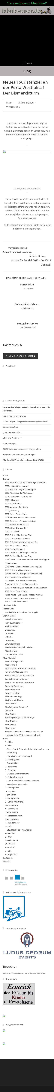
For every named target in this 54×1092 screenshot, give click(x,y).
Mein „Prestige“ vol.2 (14, 661)
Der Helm (9, 710)
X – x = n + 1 (10, 847)
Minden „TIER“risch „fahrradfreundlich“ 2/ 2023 (23, 460)
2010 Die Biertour (12, 531)
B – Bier (8, 745)
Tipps (5, 738)
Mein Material (9, 658)
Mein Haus (10, 728)
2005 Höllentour (12, 500)
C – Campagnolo (12, 759)
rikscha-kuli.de (9, 605)
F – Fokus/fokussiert (14, 777)
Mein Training (11, 721)
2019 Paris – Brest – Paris (16, 591)
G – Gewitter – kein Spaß (16, 784)
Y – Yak (8, 850)
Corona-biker (13, 763)
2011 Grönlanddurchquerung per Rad (21, 542)
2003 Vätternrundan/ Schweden (19, 493)
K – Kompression (12, 798)
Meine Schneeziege (13, 696)
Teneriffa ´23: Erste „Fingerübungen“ (19, 454)
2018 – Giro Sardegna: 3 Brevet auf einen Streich (26, 587)
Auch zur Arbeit (12, 626)
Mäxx (9, 102)
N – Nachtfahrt (11, 808)
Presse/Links (8, 608)
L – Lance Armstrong (14, 801)
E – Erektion (10, 770)
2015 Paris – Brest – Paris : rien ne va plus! (23, 566)
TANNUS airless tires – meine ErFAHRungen (24, 731)
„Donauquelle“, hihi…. (12, 432)
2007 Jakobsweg (12, 510)
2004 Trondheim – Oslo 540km (18, 496)
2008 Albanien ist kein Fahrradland (20, 517)
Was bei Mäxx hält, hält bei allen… (20, 647)
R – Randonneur (12, 822)
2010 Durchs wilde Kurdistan (17, 538)
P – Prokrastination (13, 815)
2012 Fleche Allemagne (15, 549)
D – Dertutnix (11, 766)
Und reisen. (10, 640)
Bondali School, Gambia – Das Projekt (21, 612)
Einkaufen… (10, 629)
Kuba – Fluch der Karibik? (16, 601)
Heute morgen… (10, 443)
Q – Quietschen (12, 819)
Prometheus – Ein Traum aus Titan (20, 668)
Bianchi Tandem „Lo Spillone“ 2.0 (19, 675)
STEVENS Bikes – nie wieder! (19, 829)
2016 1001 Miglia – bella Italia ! (18, 577)
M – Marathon (11, 805)
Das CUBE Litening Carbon (16, 679)
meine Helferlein (12, 693)
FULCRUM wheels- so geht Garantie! (23, 780)
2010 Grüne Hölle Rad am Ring (18, 535)
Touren (6, 479)
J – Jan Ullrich (10, 794)
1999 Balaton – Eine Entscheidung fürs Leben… (25, 482)
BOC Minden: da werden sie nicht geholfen (22, 449)
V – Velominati (11, 840)
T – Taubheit (10, 833)
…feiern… (9, 636)
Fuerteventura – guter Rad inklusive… (21, 584)
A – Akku (9, 742)
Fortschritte (27, 284)
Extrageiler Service (27, 323)
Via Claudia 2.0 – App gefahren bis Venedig (23, 573)
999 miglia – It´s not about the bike (20, 580)
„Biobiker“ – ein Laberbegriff (19, 756)
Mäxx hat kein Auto (13, 619)
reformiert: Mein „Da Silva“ (16, 671)
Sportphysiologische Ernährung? (19, 717)
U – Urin (8, 837)
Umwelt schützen (12, 643)
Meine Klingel (11, 664)
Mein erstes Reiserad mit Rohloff (19, 682)
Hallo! (5, 475)
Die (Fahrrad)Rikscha (14, 700)
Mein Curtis (10, 714)
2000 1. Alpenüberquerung (16, 486)
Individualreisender (13, 622)
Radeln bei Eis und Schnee (14, 416)
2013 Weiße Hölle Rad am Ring (18, 556)
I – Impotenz (10, 791)
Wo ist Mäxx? (13, 106)
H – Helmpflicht (12, 787)
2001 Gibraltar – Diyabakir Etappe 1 (20, 489)
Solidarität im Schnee (27, 304)
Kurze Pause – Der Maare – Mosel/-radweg (23, 594)
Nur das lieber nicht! (14, 654)
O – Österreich (11, 812)
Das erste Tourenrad (14, 686)
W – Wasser (10, 843)
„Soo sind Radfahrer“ (12, 438)
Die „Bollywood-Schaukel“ (16, 707)
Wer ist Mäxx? (9, 615)
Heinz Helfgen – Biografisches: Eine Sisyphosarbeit (25, 421)
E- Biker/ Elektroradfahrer (18, 773)
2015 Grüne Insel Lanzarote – (18, 570)
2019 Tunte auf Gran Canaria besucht (21, 598)
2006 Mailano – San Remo (16, 507)
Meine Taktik (10, 724)
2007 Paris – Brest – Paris (16, 514)
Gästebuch (8, 857)
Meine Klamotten (12, 689)
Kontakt (6, 861)
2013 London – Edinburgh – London (21, 552)
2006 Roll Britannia (13, 503)
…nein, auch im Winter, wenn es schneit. (22, 735)
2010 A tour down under (16, 528)
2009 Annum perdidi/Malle (16, 524)
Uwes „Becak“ (11, 703)
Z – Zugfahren (11, 854)
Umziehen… (10, 633)
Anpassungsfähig (10, 427)
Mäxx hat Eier (11, 651)
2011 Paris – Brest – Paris (16, 545)
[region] (27, 37)
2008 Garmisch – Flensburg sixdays (20, 521)
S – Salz (8, 826)
